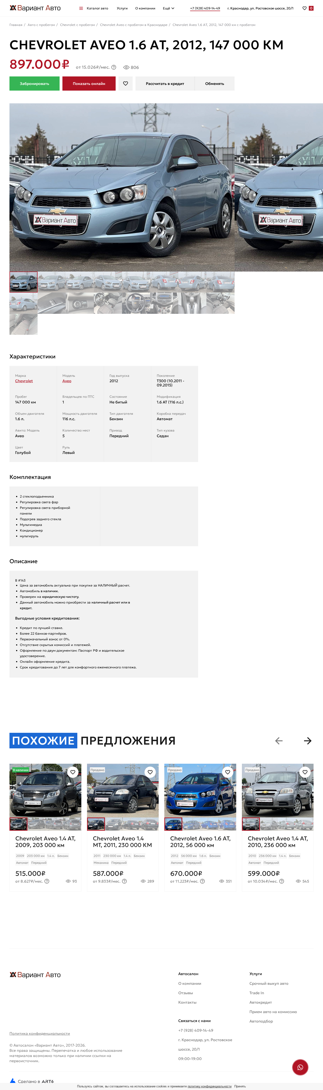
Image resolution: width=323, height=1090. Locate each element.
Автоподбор (261, 1021)
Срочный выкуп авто (268, 983)
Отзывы (185, 992)
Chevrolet (24, 381)
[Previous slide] (278, 740)
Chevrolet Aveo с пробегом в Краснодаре (133, 25)
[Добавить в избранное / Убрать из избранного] (73, 772)
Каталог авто (97, 8)
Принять (240, 1086)
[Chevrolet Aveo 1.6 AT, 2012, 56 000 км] (200, 861)
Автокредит (260, 1002)
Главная (15, 25)
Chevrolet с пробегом (77, 25)
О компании (145, 8)
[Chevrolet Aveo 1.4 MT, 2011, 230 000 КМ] (123, 861)
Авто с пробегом (41, 25)
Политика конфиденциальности (39, 1033)
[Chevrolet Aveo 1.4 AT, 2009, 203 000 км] (45, 861)
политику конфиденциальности (210, 1086)
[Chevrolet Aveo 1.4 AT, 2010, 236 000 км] (278, 861)
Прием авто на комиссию (273, 1011)
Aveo (66, 381)
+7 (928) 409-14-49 (195, 1030)
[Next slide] (308, 740)
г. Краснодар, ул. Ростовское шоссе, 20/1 (260, 8)
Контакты (187, 1002)
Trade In (256, 992)
